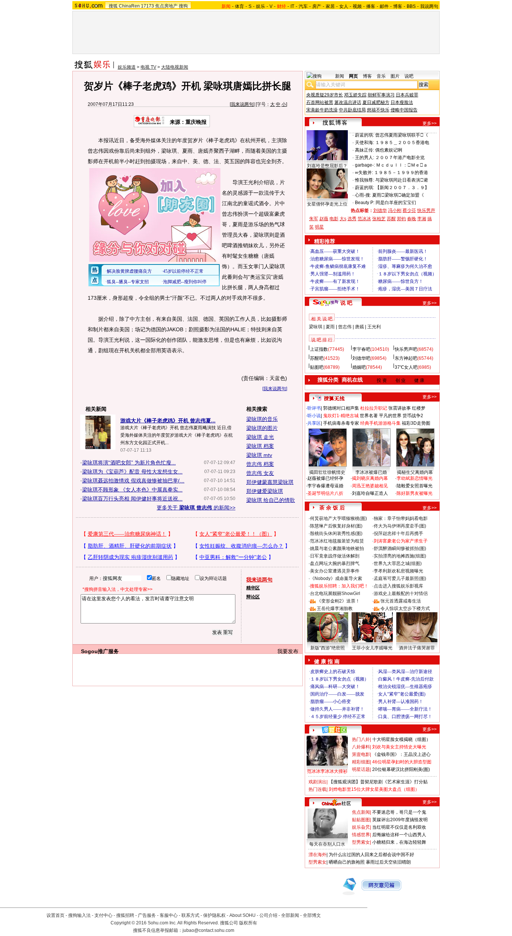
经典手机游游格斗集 (380, 423)
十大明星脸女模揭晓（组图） (401, 739)
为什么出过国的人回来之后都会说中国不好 (371, 854)
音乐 (381, 76)
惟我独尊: (364, 180)
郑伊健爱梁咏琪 (264, 491)
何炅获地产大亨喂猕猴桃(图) (338, 518)
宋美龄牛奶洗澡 (322, 110)
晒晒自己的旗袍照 (347, 862)
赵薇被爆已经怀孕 (325, 478)
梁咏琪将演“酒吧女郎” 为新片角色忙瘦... (129, 463)
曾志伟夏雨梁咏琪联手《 (401, 135)
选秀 (351, 218)
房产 (316, 6)
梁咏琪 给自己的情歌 (270, 500)
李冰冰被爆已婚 (371, 472)
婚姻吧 (359, 367)
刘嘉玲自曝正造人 (370, 493)
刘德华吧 (361, 358)
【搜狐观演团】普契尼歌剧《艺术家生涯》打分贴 (378, 781)
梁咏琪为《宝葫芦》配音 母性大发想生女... (132, 472)
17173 (147, 6)
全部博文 (312, 915)
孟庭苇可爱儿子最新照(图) (400, 578)
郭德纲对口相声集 (341, 408)
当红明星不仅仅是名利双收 (399, 827)
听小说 (314, 415)
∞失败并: (364, 172)
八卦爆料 (361, 747)
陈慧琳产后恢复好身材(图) (336, 526)
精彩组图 (361, 762)
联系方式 (190, 915)
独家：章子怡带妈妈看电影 (401, 518)
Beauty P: (364, 202)
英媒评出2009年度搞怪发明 (400, 819)
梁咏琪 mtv (259, 455)
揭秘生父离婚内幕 (415, 472)
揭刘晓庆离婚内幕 (370, 478)
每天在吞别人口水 (327, 844)
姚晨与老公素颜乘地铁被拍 (337, 548)
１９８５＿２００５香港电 (402, 142)
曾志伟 (345, 326)
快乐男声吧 (406, 349)
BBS (411, 6)
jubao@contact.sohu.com (208, 930)
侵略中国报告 (404, 110)
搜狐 (113, 6)
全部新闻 (290, 915)
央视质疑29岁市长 (324, 95)
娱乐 (260, 6)
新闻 (339, 76)
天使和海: (364, 142)
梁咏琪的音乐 (262, 419)
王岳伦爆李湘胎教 (335, 608)
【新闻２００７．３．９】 (402, 187)
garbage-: (365, 165)
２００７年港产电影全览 (400, 157)
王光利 (374, 326)
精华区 (253, 587)
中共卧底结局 (352, 110)
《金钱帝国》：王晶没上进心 (401, 754)
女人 (343, 6)
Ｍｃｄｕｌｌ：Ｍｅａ (402, 165)
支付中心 (103, 915)
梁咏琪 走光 (260, 437)
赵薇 (323, 218)
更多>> (429, 123)
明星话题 (361, 769)
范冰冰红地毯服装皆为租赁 (337, 541)
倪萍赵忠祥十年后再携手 (398, 533)
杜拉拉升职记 (373, 408)
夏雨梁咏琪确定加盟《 (398, 195)
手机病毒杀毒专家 (341, 423)
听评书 (314, 408)
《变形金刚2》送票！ (338, 601)
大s (343, 218)
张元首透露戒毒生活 (400, 601)
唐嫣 (359, 326)
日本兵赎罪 (407, 95)
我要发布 (287, 651)
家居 (330, 6)
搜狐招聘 (125, 915)
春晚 (411, 218)
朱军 (313, 218)
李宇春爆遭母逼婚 (325, 485)
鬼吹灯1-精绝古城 (341, 415)
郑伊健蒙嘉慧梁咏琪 (269, 482)
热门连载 (317, 789)
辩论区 (253, 596)
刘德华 (380, 210)
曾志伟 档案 (260, 464)
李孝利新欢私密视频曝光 (398, 571)
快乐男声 (426, 210)
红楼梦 (418, 408)
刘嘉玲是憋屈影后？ (327, 165)
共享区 (314, 423)
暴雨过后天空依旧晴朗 (388, 862)
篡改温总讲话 (347, 102)
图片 (395, 76)
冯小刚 (394, 210)
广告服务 (147, 915)
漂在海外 (317, 854)
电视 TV (148, 67)
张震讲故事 (399, 408)
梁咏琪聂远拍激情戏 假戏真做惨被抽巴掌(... (133, 481)
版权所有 (248, 922)
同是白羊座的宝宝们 (396, 202)
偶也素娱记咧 (388, 150)
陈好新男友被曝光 (415, 493)
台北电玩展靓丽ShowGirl (335, 593)
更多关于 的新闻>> (196, 508)
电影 (333, 218)
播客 (370, 6)
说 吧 (346, 303)
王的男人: (364, 157)
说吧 (408, 76)
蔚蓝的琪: (364, 135)
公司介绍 (268, 915)
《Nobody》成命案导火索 (336, 578)
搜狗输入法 (79, 915)
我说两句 (429, 6)
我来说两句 (242, 104)
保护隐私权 (214, 915)
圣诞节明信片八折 (325, 493)
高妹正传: (364, 150)
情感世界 (361, 834)
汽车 (303, 6)
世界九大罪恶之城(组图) (398, 563)
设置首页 (55, 915)
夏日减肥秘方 (375, 102)
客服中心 (169, 915)
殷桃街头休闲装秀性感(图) (336, 533)
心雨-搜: (363, 195)
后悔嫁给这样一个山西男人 (399, 834)
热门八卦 (361, 739)
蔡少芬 (409, 210)
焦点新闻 (361, 812)
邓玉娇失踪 (355, 95)
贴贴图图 (361, 819)
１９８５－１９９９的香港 (401, 172)
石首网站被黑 (319, 102)
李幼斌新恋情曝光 (415, 478)
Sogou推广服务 (100, 651)
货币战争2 (413, 415)
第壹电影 (361, 754)
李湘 (421, 218)
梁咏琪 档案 (260, 446)
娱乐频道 (127, 67)
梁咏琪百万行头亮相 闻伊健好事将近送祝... (132, 499)
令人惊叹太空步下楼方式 (405, 608)
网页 (353, 76)
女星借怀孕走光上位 (327, 204)
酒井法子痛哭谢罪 (417, 648)
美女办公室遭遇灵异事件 (334, 571)
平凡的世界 (390, 415)
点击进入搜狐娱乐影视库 (398, 586)
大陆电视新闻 (174, 67)
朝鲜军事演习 (381, 95)
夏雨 (330, 326)
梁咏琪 (315, 326)
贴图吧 (316, 367)
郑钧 (401, 218)
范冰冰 (364, 218)
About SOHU (242, 915)
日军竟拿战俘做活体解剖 (334, 556)
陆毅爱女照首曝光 (415, 485)
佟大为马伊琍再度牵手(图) (400, 526)
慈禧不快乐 (378, 110)
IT (292, 6)
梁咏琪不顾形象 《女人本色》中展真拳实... (132, 490)
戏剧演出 (317, 781)
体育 (239, 6)
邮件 (384, 6)
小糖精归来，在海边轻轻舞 (399, 842)
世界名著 (369, 415)
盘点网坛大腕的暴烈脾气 (334, 563)
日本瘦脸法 (402, 102)
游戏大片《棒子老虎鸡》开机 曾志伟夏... (168, 421)
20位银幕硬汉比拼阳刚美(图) (401, 769)
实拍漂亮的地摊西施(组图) (400, 556)
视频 (357, 6)
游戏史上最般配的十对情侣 (401, 593)
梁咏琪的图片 (262, 428)
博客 (397, 6)
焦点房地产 (166, 6)
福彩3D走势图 (416, 423)
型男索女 (361, 842)
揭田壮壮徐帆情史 (327, 472)
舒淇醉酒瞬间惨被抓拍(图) (400, 548)
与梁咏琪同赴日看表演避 (401, 180)
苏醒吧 (316, 358)
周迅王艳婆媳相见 (370, 485)
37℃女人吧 (406, 367)
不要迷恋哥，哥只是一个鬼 (399, 812)
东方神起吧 (406, 358)
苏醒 (391, 218)
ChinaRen (129, 6)
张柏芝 (379, 218)
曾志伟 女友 (260, 473)
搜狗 (183, 6)
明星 (319, 227)
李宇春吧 (361, 349)
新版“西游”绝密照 (327, 648)
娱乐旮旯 (361, 827)
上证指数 (319, 349)
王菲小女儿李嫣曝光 (372, 648)
